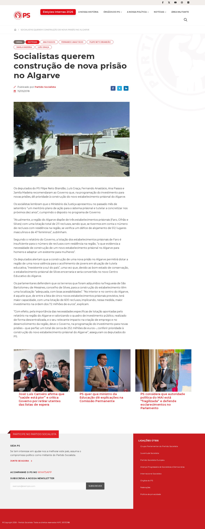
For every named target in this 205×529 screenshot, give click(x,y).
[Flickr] (188, 2)
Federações (145, 487)
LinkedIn (126, 88)
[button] (185, 19)
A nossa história (88, 12)
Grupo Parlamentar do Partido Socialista (159, 446)
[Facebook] (163, 2)
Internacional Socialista (150, 473)
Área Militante (180, 12)
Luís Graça (43, 47)
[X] (169, 2)
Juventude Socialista (149, 453)
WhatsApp (45, 472)
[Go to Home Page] (15, 30)
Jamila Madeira (24, 47)
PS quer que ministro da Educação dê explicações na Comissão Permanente (101, 397)
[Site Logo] (23, 15)
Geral (19, 42)
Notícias (159, 12)
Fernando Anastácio (72, 42)
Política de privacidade (150, 494)
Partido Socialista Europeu (152, 460)
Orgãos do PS (146, 480)
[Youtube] (175, 2)
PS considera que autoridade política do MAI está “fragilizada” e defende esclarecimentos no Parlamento (162, 401)
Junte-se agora (19, 461)
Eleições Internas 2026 (58, 11)
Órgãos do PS (111, 12)
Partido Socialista (45, 87)
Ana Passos (49, 42)
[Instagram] (182, 2)
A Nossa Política (137, 12)
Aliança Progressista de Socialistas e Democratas (162, 467)
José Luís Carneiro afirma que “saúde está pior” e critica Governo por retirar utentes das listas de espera (41, 399)
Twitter (119, 88)
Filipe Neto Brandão (100, 42)
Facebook (113, 88)
